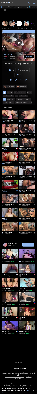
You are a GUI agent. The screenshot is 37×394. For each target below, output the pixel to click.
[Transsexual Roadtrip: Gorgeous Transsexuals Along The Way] (27, 158)
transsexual (22, 93)
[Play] (18, 42)
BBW (13, 99)
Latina (5, 102)
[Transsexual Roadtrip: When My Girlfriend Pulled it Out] (27, 200)
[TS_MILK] (10, 270)
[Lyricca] (27, 256)
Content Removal (28, 383)
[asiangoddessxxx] (27, 327)
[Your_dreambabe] (10, 299)
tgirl (12, 96)
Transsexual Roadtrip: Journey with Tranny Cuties (8, 204)
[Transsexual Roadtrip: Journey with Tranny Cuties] (10, 200)
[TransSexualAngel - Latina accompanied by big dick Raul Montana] (10, 158)
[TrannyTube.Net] (7, 2)
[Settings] (33, 35)
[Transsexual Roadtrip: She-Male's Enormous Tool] (10, 172)
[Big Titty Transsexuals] (10, 228)
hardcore (6, 96)
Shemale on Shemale (21, 102)
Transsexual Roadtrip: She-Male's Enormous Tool (8, 176)
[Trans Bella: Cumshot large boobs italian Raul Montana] (27, 116)
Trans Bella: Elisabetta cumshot (25, 190)
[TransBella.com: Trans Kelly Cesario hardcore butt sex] (10, 116)
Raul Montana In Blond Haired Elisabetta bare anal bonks (25, 176)
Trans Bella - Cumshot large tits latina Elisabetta (8, 134)
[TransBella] (5, 56)
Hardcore (27, 99)
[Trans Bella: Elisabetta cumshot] (27, 186)
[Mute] (4, 36)
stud (26, 96)
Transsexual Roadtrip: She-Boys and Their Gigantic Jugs (25, 218)
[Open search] (29, 3)
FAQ (30, 385)
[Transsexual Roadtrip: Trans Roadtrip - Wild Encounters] (27, 228)
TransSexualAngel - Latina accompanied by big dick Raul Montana (8, 162)
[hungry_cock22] (27, 299)
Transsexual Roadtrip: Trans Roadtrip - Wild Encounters (25, 232)
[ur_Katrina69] (10, 214)
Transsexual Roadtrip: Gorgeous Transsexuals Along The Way (25, 162)
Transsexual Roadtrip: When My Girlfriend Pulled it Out (25, 204)
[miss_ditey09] (10, 327)
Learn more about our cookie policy (26, 374)
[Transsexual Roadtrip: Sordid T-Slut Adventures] (27, 144)
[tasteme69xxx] (10, 256)
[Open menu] (34, 3)
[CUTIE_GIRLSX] (27, 284)
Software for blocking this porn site (14, 377)
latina (21, 96)
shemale (9, 93)
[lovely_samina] (10, 284)
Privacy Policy (17, 385)
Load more (18, 238)
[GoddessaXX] (27, 313)
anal (15, 93)
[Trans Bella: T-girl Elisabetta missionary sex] (27, 130)
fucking (29, 93)
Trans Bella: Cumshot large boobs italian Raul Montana (25, 120)
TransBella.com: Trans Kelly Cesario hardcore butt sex (8, 120)
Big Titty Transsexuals (7, 232)
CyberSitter (18, 378)
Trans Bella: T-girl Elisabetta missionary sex (25, 134)
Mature (11, 102)
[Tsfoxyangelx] (27, 270)
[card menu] (17, 121)
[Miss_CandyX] (10, 313)
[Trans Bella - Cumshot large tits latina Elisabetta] (10, 130)
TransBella (11, 55)
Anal (8, 99)
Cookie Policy (8, 385)
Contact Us (18, 383)
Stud (30, 102)
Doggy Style (20, 99)
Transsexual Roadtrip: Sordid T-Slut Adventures (25, 148)
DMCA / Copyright (7, 383)
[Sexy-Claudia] (10, 186)
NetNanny (29, 377)
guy (16, 96)
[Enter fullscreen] (33, 46)
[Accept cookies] (33, 390)
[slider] (18, 51)
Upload (25, 385)
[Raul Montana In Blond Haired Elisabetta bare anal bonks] (27, 172)
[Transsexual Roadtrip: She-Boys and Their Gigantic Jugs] (27, 214)
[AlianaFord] (10, 144)
